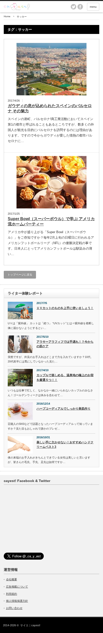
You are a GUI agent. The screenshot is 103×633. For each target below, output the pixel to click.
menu (93, 6)
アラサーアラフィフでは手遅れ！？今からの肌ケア (65, 344)
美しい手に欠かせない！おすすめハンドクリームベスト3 (65, 445)
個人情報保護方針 (17, 600)
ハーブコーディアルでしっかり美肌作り (63, 408)
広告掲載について (17, 586)
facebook (80, 6)
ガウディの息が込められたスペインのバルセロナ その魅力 (50, 108)
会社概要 (11, 579)
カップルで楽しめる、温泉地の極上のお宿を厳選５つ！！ (65, 377)
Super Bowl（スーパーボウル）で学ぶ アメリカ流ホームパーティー (51, 221)
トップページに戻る (20, 274)
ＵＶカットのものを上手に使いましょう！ (65, 308)
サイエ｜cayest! (30, 625)
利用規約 (11, 593)
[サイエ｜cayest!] (45, 7)
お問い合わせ (14, 608)
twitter (73, 6)
